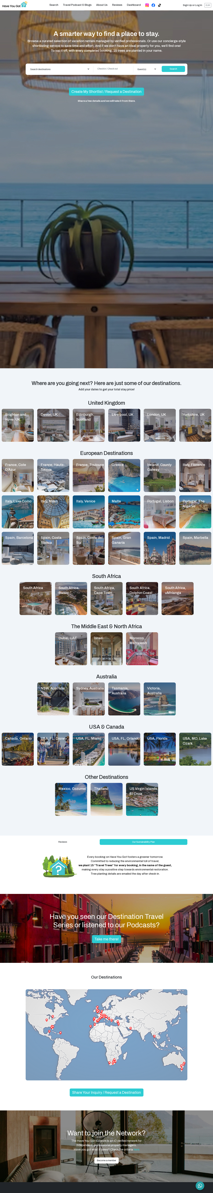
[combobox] (59, 69)
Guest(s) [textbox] (141, 69)
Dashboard (134, 4)
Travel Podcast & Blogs (77, 4)
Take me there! (106, 939)
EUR (208, 5)
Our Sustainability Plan (143, 842)
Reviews (117, 4)
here (136, 1149)
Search (53, 4)
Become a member (106, 1160)
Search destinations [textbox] (40, 69)
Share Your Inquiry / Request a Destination (106, 1092)
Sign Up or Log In (192, 5)
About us (102, 4)
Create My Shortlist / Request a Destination (106, 92)
